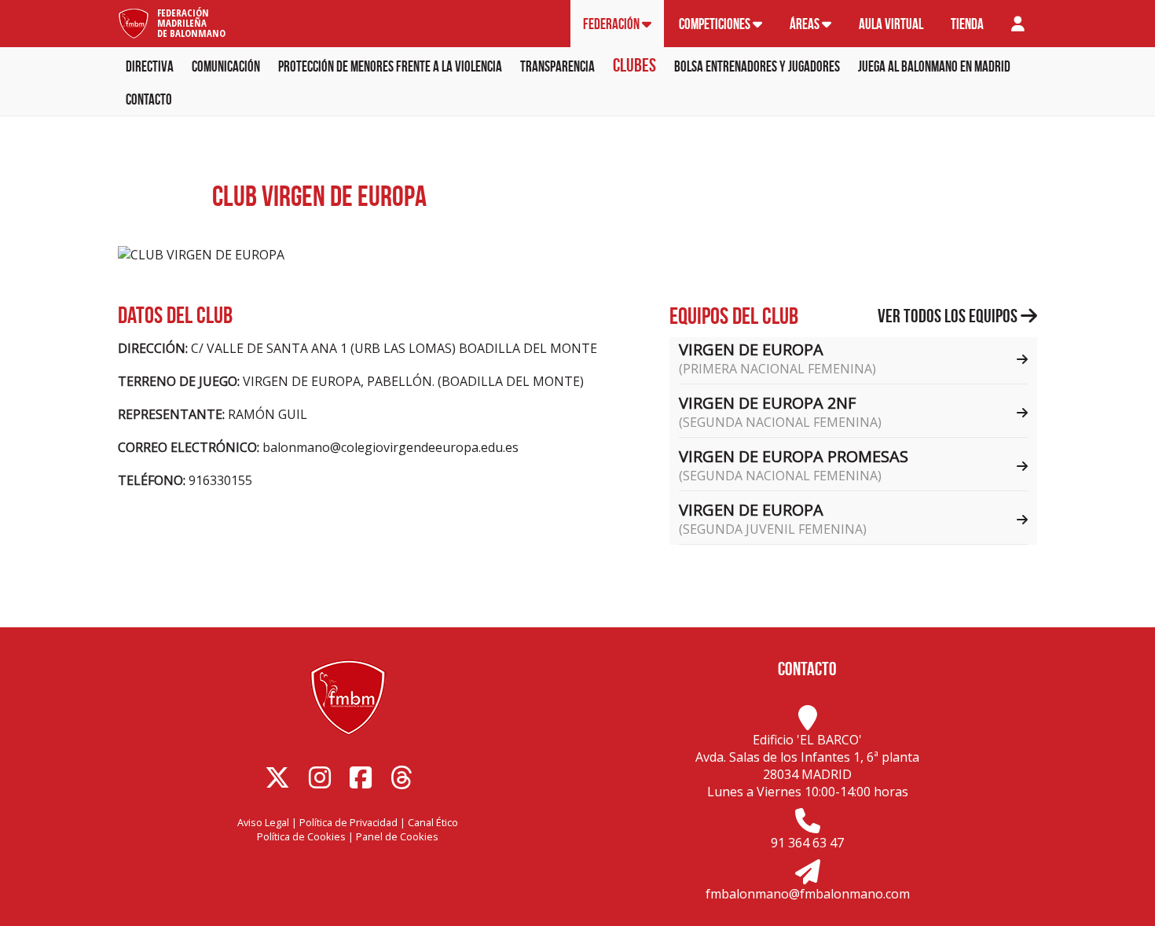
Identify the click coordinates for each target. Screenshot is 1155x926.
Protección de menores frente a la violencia (390, 66)
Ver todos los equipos (949, 316)
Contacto (149, 99)
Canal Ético (433, 822)
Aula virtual (891, 24)
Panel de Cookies (397, 836)
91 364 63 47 (807, 842)
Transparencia (557, 66)
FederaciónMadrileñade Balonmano (191, 23)
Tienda (967, 24)
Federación (612, 24)
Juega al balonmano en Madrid (934, 66)
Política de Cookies (301, 836)
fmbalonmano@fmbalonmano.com (808, 893)
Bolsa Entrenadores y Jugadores (757, 66)
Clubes (634, 65)
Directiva (150, 66)
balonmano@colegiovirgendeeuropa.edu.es (390, 447)
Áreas (806, 24)
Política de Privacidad (348, 822)
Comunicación (226, 66)
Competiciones (716, 24)
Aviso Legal (263, 822)
